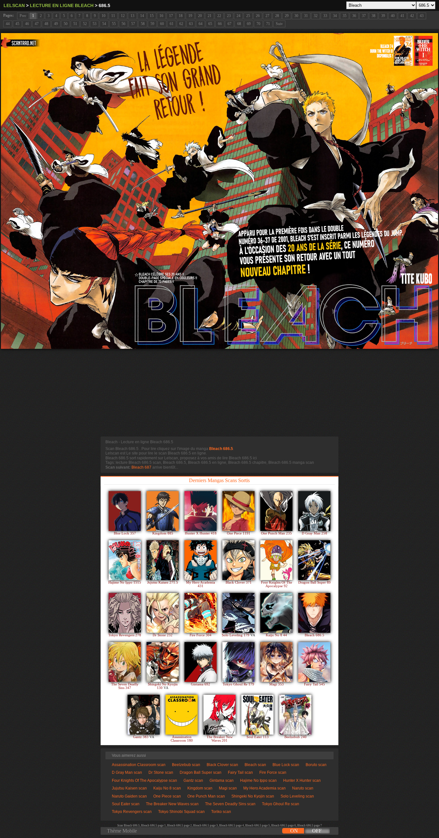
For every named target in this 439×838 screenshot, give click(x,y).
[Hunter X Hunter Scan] (200, 511)
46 (27, 24)
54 (104, 24)
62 (181, 24)
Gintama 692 (200, 684)
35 (344, 15)
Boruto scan (316, 765)
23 (229, 15)
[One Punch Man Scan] (276, 511)
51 (75, 24)
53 (94, 24)
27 (267, 15)
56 (123, 24)
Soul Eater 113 (257, 737)
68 (239, 24)
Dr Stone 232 (163, 635)
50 (65, 24)
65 (210, 24)
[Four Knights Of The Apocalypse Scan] (276, 560)
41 (402, 15)
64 (200, 24)
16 (161, 15)
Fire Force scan (272, 772)
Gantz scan (193, 780)
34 (335, 15)
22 (219, 15)
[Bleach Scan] (314, 612)
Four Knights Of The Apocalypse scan (144, 780)
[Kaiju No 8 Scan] (276, 612)
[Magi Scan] (276, 662)
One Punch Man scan (206, 796)
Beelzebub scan (186, 765)
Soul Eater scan (125, 804)
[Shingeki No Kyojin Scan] (162, 662)
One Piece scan (167, 796)
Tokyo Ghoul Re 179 (238, 684)
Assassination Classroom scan (139, 765)
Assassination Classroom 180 (182, 738)
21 (209, 15)
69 (249, 24)
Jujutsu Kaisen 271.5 (162, 582)
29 (287, 15)
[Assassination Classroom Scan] (181, 714)
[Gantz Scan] (143, 714)
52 (85, 24)
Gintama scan (222, 780)
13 (132, 15)
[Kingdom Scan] (162, 511)
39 (383, 15)
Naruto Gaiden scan (129, 796)
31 (306, 15)
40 (393, 15)
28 (277, 15)
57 (133, 24)
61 (172, 24)
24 (238, 15)
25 (248, 15)
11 (113, 15)
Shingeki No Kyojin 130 (163, 686)
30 (296, 15)
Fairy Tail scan (240, 772)
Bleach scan (255, 765)
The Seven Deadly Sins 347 (125, 686)
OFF (317, 831)
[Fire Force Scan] (200, 612)
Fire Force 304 (200, 635)
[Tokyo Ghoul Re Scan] (238, 662)
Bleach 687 (141, 467)
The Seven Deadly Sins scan (230, 804)
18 (181, 15)
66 (220, 24)
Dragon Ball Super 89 (314, 582)
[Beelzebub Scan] (295, 714)
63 (191, 24)
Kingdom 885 (162, 533)
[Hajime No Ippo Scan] (124, 560)
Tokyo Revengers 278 (124, 635)
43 (422, 15)
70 (258, 24)
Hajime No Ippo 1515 (124, 582)
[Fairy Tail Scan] (314, 662)
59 (152, 24)
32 (316, 15)
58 (143, 24)
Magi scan (228, 788)
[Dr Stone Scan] (162, 612)
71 (268, 24)
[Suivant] (219, 191)
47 (37, 24)
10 (103, 15)
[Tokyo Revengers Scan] (124, 612)
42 (412, 15)
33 (325, 15)
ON (294, 831)
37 (364, 15)
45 (17, 24)
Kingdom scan (199, 788)
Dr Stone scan (160, 772)
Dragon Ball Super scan (200, 772)
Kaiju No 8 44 (276, 635)
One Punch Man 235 (276, 533)
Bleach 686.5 (221, 448)
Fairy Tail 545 (314, 684)
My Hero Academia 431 (200, 584)
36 (354, 15)
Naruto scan (302, 788)
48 (46, 24)
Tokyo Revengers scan (132, 811)
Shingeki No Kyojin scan (252, 796)
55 (114, 24)
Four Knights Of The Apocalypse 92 (276, 584)
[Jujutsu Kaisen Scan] (162, 560)
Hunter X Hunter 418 (201, 533)
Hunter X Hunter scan (302, 780)
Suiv (279, 24)
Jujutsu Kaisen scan (129, 788)
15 (152, 15)
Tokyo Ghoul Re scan (280, 804)
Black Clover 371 (239, 582)
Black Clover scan (222, 765)
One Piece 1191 (238, 533)
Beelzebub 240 (295, 737)
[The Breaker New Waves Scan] (219, 714)
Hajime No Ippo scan (258, 780)
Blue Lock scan (286, 765)
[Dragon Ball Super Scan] (314, 560)
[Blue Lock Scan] (124, 511)
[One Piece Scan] (238, 511)
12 (123, 15)
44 (8, 24)
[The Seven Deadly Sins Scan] (124, 662)
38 (373, 15)
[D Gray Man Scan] (314, 511)
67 (229, 24)
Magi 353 (276, 684)
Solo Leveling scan (297, 796)
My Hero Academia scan (264, 788)
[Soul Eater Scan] (257, 714)
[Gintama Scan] (200, 662)
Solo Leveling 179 (236, 635)
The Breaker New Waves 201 (220, 738)
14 (142, 15)
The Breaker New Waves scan (172, 804)
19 (190, 15)
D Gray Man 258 (314, 533)
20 (200, 15)
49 (56, 24)
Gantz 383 (141, 737)
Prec (23, 15)
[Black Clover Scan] (238, 560)
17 (171, 15)
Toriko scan (221, 811)
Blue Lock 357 (125, 533)
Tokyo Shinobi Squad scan (181, 811)
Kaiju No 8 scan (167, 788)
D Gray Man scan (127, 772)
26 (258, 15)
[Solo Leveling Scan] (238, 612)
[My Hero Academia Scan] (200, 560)
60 (162, 24)
